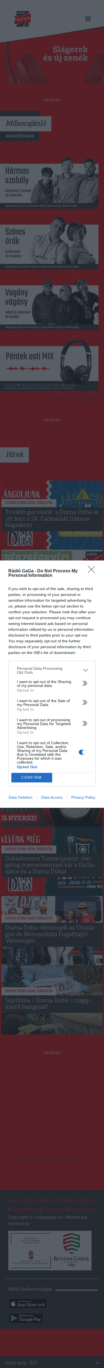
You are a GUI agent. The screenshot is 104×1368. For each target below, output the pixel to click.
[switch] (83, 683)
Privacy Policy (83, 797)
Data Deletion (20, 797)
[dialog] (52, 684)
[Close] (93, 571)
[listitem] (52, 670)
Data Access (52, 797)
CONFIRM (31, 777)
